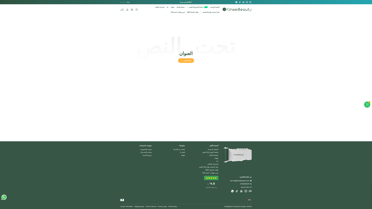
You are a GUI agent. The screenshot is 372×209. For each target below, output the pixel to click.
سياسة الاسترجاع (146, 152)
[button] (136, 10)
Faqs (128, 2)
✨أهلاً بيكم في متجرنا (186, 2)
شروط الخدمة (147, 155)
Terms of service (151, 206)
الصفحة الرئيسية (213, 149)
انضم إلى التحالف (212, 164)
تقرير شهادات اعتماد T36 (210, 173)
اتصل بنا (182, 152)
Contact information (126, 206)
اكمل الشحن (187, 60)
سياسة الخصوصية (146, 149)
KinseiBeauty (228, 206)
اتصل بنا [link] (122, 2)
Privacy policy (162, 206)
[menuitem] (202, 149)
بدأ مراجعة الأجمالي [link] (211, 187)
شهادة (216, 158)
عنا (217, 161)
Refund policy (173, 206)
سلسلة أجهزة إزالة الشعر (196, 7)
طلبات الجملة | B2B (212, 170)
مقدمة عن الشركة (179, 149)
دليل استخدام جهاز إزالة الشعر (208, 167)
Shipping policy (139, 206)
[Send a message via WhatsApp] (4, 197)
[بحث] (136, 10)
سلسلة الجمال (213, 155)
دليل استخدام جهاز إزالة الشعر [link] (211, 12)
